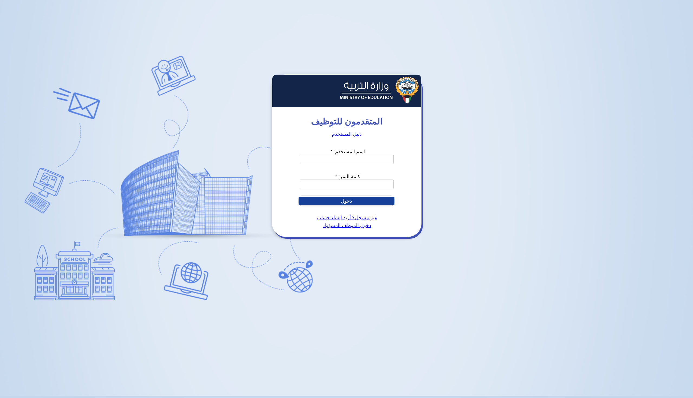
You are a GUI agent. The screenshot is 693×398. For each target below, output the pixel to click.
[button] (346, 200)
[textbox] (346, 159)
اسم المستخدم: (348, 151)
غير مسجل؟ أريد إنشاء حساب (347, 217)
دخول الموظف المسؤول (346, 225)
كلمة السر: (347, 176)
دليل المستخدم (347, 134)
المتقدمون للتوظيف (347, 121)
